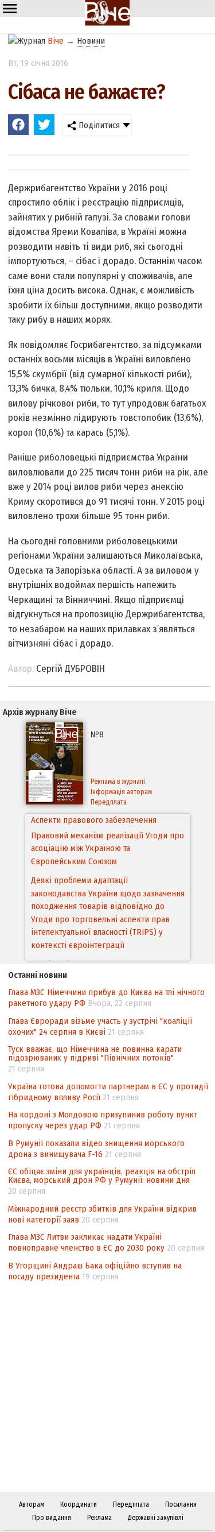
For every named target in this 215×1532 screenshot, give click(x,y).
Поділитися (98, 125)
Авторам (31, 1504)
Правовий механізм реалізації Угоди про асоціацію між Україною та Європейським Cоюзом (107, 836)
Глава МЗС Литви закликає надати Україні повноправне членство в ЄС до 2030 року (86, 1242)
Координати (78, 1504)
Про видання (51, 1518)
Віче (56, 41)
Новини (91, 41)
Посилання (181, 1504)
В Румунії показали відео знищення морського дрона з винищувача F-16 (96, 1148)
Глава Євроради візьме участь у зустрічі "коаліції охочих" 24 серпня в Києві (100, 1026)
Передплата (109, 802)
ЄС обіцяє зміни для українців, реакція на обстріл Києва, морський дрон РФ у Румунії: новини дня (102, 1175)
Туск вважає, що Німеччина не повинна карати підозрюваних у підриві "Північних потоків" (95, 1053)
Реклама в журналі (118, 781)
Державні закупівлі (155, 1518)
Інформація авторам (121, 792)
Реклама (99, 1518)
